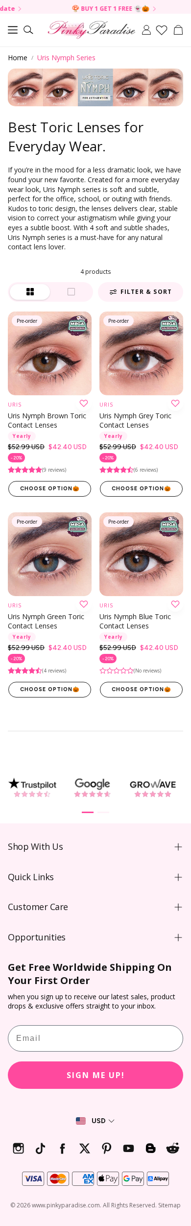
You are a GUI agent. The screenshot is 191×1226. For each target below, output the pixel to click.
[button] (13, 30)
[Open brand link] (32, 788)
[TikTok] (40, 1148)
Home (17, 57)
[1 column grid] (71, 292)
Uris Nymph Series (66, 57)
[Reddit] (172, 1148)
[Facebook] (62, 1148)
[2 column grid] (30, 292)
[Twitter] (84, 1148)
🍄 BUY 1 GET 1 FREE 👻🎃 (86, 9)
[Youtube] (128, 1148)
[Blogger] (150, 1148)
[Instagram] (18, 1148)
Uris (15, 404)
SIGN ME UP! (96, 1075)
